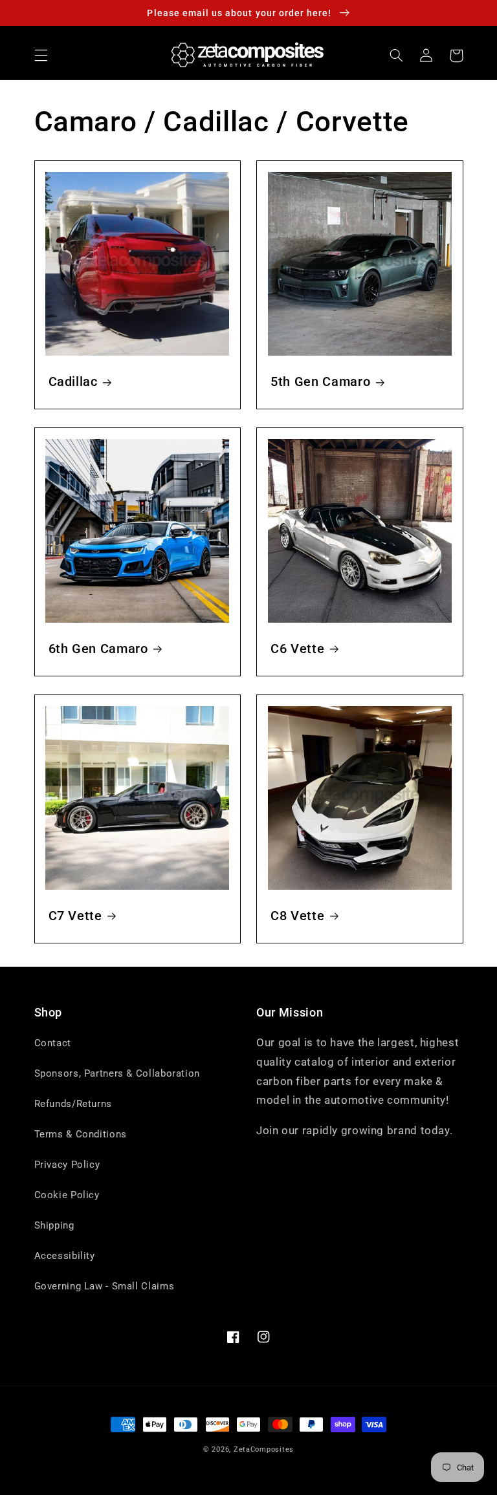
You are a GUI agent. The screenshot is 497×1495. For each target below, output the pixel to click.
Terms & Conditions (80, 1134)
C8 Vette (297, 916)
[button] (41, 55)
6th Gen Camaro (98, 648)
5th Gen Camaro (320, 381)
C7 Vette (75, 916)
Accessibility (64, 1256)
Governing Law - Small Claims (104, 1286)
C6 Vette (297, 648)
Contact (52, 1043)
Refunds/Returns (73, 1104)
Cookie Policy (67, 1195)
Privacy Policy (67, 1164)
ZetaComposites (264, 1449)
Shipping (54, 1225)
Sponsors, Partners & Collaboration (117, 1073)
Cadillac (73, 381)
